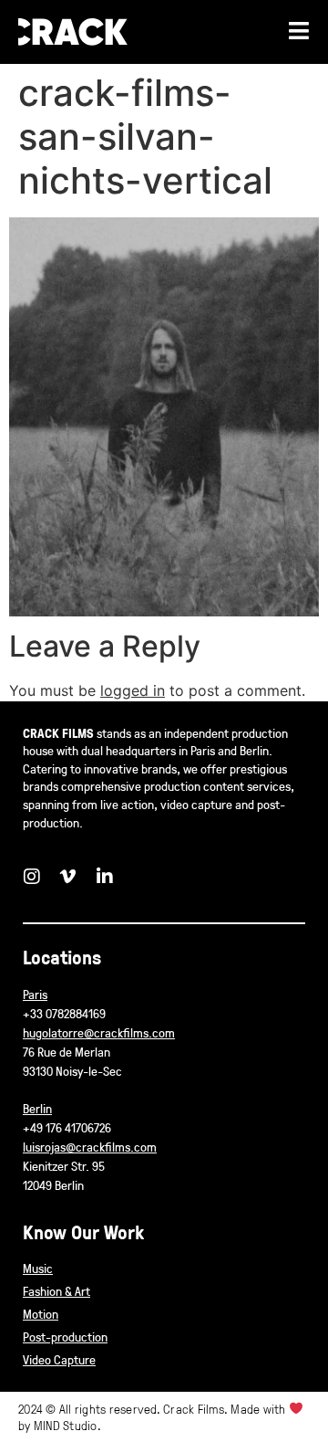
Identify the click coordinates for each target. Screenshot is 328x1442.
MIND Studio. (67, 1425)
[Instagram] (32, 877)
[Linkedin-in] (105, 877)
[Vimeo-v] (68, 877)
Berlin (37, 1108)
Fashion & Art (56, 1291)
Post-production (65, 1336)
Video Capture (59, 1359)
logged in (132, 690)
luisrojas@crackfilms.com (90, 1146)
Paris (35, 994)
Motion (40, 1313)
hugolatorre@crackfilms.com (99, 1032)
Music (38, 1268)
